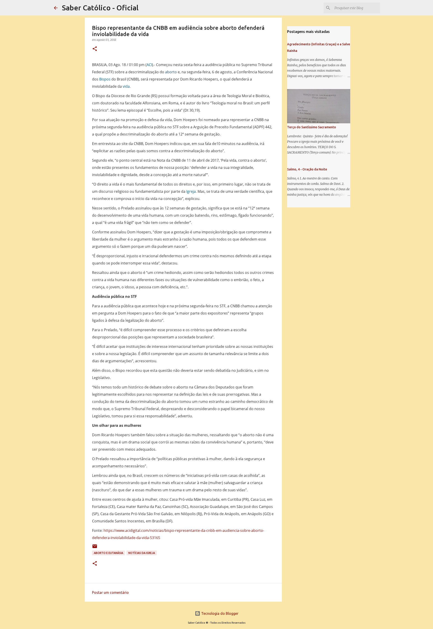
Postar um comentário (110, 592)
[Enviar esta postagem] (94, 547)
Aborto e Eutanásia (108, 552)
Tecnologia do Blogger (219, 613)
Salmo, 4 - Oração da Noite (307, 169)
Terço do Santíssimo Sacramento (311, 127)
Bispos (105, 79)
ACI (149, 64)
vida (126, 86)
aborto (171, 71)
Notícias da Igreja (141, 552)
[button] (94, 49)
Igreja (191, 191)
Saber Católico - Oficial (100, 8)
